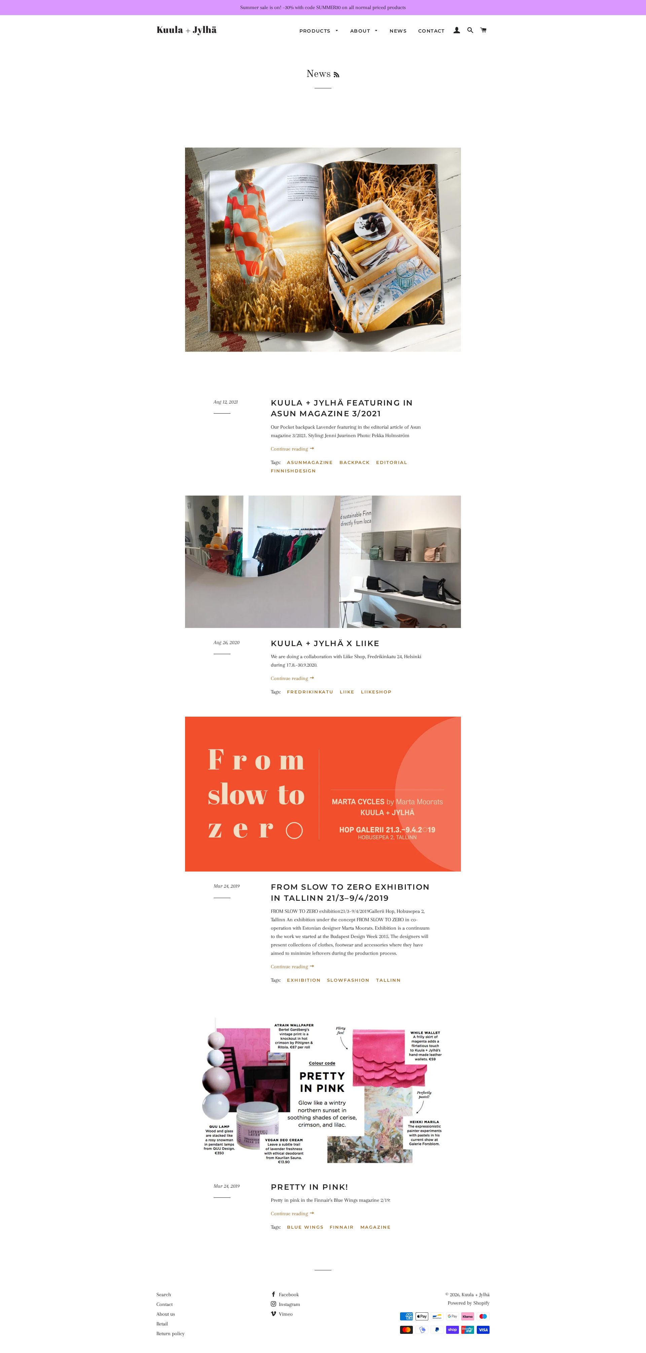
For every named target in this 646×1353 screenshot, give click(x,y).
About (361, 31)
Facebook (288, 1295)
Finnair (342, 1227)
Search (163, 1295)
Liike (347, 691)
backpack (354, 462)
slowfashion (348, 980)
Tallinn (388, 980)
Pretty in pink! (310, 1187)
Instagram (289, 1304)
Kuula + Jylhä (476, 1295)
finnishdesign (293, 470)
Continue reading (290, 449)
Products (316, 31)
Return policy (170, 1333)
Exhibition (304, 980)
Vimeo (285, 1314)
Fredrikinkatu (310, 691)
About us (165, 1314)
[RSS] (336, 75)
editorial (391, 462)
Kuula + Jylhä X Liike (325, 643)
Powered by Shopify (469, 1303)
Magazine (375, 1227)
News (398, 31)
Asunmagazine (310, 462)
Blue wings (305, 1227)
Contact (431, 31)
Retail (162, 1324)
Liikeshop (376, 691)
